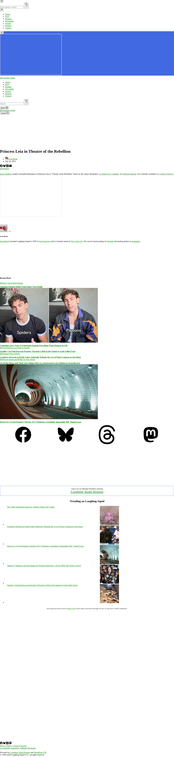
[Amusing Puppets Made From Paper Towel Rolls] (11, 283)
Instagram (136, 241)
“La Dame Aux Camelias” (109, 174)
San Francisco (44, 241)
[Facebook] (1, 166)
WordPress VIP (40, 752)
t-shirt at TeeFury (166, 174)
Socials (8, 91)
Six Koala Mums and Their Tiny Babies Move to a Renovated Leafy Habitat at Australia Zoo (40, 363)
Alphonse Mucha (129, 174)
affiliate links (71, 608)
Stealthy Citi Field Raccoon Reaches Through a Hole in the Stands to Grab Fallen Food (37, 351)
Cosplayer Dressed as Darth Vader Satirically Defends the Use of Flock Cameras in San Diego (40, 357)
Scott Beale (4, 241)
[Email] (10, 166)
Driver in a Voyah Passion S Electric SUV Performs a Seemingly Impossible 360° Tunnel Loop (40, 422)
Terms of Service (20, 746)
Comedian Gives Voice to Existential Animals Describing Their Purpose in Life (34, 345)
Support (8, 94)
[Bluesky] (4, 166)
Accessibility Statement (9, 748)
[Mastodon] (151, 443)
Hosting (8, 87)
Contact (8, 96)
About (7, 82)
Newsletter (9, 89)
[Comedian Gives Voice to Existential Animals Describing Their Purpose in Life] (49, 342)
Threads (110, 241)
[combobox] (12, 103)
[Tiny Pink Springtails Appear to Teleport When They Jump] (109, 524)
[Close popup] (2, 32)
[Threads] (7, 166)
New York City (77, 241)
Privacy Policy (6, 746)
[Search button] (26, 102)
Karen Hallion (5, 174)
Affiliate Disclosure (28, 748)
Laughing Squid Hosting (87, 492)
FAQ (7, 84)
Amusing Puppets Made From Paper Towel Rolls (21, 287)
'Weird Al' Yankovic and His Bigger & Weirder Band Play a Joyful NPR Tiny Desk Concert (44, 566)
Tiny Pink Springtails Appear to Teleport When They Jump (30, 507)
